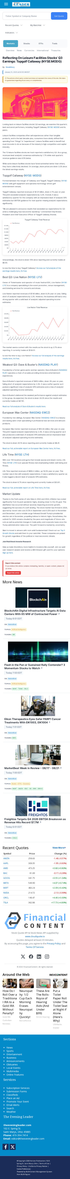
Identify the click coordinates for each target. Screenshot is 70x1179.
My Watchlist (35, 25)
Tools (54, 43)
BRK (34, 789)
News (19, 50)
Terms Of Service (35, 947)
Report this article (13, 573)
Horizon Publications (38, 1161)
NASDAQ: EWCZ (39, 412)
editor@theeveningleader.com (27, 1138)
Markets (11, 43)
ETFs (41, 43)
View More (58, 847)
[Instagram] (46, 957)
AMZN (20, 789)
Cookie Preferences (24, 1169)
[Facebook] (31, 957)
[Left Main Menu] (6, 4)
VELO (26, 689)
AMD (5, 868)
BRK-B (40, 789)
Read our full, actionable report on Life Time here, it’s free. (26, 488)
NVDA (6, 892)
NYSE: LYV (35, 277)
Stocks (26, 43)
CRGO (14, 838)
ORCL (6, 897)
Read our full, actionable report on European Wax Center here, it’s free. (31, 448)
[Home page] (21, 4)
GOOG (6, 878)
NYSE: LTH (21, 454)
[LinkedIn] (39, 957)
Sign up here (8, 553)
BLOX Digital (25, 1174)
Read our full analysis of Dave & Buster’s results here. (24, 406)
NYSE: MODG (53, 127)
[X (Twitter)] (23, 957)
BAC (5, 873)
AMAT (14, 789)
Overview (10, 50)
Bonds (14, 784)
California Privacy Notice (38, 1166)
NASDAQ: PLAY (48, 364)
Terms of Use (44, 1163)
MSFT (5, 887)
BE (30, 789)
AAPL (5, 863)
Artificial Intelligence (19, 629)
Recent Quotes (12, 25)
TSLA (5, 902)
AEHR (14, 689)
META (6, 882)
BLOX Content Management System (39, 1172)
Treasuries (55, 50)
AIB (13, 634)
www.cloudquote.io (35, 936)
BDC (26, 789)
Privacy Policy (54, 943)
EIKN (14, 738)
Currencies (29, 50)
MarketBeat (12, 624)
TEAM (20, 689)
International (43, 50)
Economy (26, 784)
